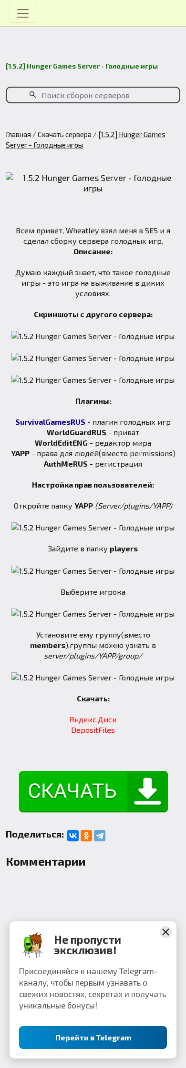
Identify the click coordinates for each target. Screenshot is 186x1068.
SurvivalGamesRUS (50, 421)
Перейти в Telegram (93, 1037)
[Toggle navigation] (23, 13)
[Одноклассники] (86, 835)
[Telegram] (99, 835)
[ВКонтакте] (73, 835)
